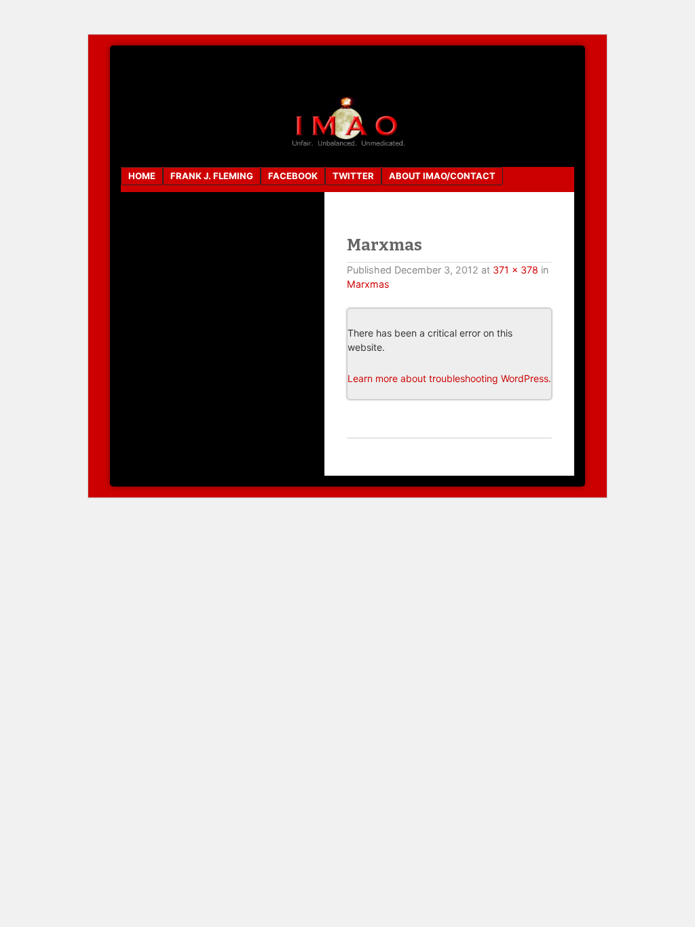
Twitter (353, 175)
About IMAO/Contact (442, 175)
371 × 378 (515, 270)
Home (141, 175)
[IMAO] (347, 145)
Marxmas (368, 284)
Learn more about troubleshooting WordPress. (449, 378)
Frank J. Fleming (211, 175)
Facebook (293, 175)
